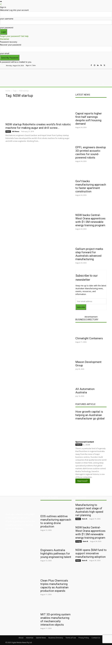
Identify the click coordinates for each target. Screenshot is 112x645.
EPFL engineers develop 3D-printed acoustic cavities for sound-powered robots (90, 152)
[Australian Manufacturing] (19, 74)
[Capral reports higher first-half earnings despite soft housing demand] (91, 105)
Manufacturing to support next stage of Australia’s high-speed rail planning (89, 510)
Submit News (41, 638)
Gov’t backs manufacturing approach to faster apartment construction (90, 186)
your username (6, 18)
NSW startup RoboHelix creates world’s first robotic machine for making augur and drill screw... (38, 126)
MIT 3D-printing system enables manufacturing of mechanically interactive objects (55, 619)
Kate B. (84, 519)
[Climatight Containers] (91, 330)
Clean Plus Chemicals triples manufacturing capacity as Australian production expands (54, 585)
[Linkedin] (97, 65)
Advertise (29, 638)
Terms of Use (71, 638)
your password (6, 27)
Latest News (82, 94)
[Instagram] (94, 65)
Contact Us (96, 638)
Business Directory (86, 319)
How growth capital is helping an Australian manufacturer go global (90, 415)
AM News (15, 131)
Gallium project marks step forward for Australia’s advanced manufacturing (89, 254)
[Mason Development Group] (91, 354)
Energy (78, 541)
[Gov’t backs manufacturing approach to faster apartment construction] (91, 173)
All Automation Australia (85, 390)
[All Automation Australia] (91, 381)
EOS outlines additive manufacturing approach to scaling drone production (55, 521)
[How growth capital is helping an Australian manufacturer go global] (91, 429)
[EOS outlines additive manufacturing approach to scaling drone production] (56, 508)
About (21, 638)
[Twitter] (104, 65)
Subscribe (81, 307)
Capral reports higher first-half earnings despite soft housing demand (88, 118)
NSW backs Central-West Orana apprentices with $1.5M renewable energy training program (90, 220)
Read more (81, 481)
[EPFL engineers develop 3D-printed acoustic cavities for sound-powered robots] (91, 139)
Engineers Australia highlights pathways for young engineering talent (55, 553)
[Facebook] (91, 65)
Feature (78, 445)
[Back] (1, 4)
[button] (103, 84)
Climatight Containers (89, 338)
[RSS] (101, 65)
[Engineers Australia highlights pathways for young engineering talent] (56, 542)
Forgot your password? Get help (14, 36)
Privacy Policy (84, 638)
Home (7, 91)
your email (4, 53)
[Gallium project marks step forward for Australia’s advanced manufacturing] (91, 240)
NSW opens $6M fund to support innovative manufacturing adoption (91, 553)
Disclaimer (4, 39)
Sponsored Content (84, 442)
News (8, 131)
